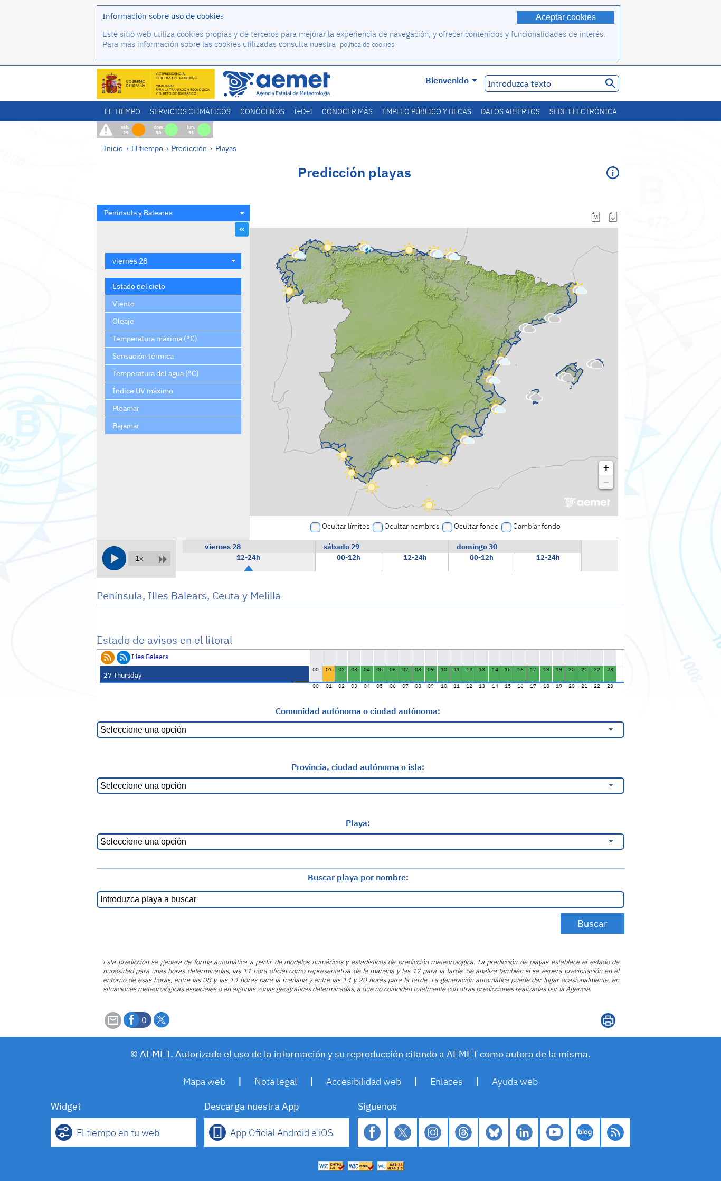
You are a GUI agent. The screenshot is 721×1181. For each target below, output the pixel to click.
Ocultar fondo (476, 526)
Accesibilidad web (363, 1081)
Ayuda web (515, 1081)
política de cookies (367, 44)
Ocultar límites (346, 526)
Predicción (189, 148)
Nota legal (275, 1081)
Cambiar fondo (537, 526)
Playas (225, 148)
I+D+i (303, 111)
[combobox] (173, 213)
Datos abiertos (510, 111)
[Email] (113, 1025)
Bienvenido (447, 80)
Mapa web (204, 1081)
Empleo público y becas (426, 111)
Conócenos (262, 111)
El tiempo (122, 111)
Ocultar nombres (412, 526)
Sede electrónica (583, 111)
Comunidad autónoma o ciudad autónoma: (358, 711)
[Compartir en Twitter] (161, 1020)
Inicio (113, 148)
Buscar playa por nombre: (358, 877)
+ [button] (606, 467)
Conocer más (347, 111)
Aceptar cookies (566, 17)
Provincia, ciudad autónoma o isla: (357, 767)
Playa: (358, 823)
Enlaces (446, 1081)
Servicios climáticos (190, 111)
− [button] (606, 482)
